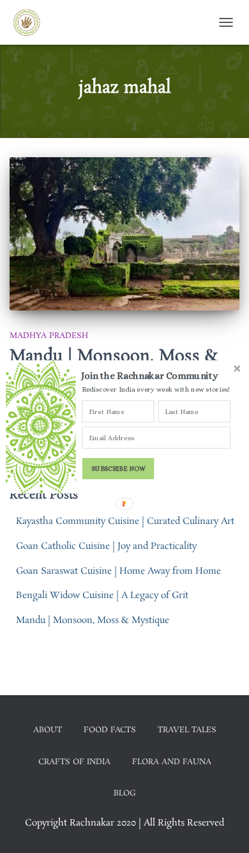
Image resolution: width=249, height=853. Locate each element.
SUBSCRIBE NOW (118, 468)
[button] (157, 375)
